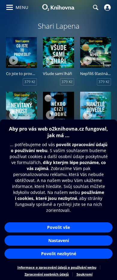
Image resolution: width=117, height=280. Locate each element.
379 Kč (29, 81)
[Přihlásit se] (106, 7)
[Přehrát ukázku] (13, 60)
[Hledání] (95, 7)
